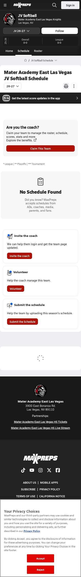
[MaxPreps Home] (22, 5)
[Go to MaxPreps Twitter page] (49, 470)
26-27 (10, 86)
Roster (38, 51)
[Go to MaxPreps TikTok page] (23, 470)
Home (9, 51)
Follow (59, 31)
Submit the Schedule (22, 322)
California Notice (52, 496)
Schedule (23, 51)
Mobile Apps (49, 482)
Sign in (70, 5)
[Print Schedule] (66, 86)
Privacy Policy (50, 489)
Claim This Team (40, 148)
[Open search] (54, 5)
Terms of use (25, 496)
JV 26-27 (19, 31)
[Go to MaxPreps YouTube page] (31, 470)
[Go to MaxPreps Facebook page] (57, 470)
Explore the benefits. (19, 140)
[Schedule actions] (74, 86)
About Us (29, 482)
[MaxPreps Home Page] (25, 60)
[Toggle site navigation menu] (5, 5)
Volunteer (16, 289)
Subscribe (28, 489)
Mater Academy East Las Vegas (41, 401)
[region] (40, 538)
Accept (40, 558)
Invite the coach (19, 256)
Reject (40, 569)
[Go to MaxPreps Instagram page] (40, 470)
